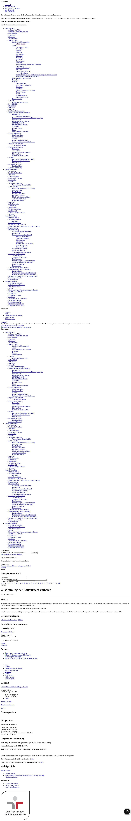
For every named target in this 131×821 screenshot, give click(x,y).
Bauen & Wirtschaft (11, 216)
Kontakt (7, 666)
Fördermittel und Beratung (20, 124)
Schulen (14, 138)
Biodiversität (16, 114)
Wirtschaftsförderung (14, 219)
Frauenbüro (19, 49)
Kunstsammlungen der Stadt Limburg (23, 188)
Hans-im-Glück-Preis (18, 195)
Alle (59, 583)
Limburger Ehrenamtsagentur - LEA (23, 159)
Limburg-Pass (16, 154)
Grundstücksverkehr (22, 47)
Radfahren (11, 297)
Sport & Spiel (12, 211)
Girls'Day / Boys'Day (22, 97)
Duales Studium (21, 92)
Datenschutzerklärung (11, 670)
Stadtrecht (11, 109)
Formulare (15, 80)
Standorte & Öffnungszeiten (20, 42)
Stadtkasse (19, 57)
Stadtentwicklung (13, 230)
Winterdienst (24, 73)
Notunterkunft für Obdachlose (21, 152)
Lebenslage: (4, 579)
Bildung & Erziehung (14, 133)
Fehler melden (9, 675)
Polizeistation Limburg (11, 777)
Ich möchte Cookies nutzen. (18, 25)
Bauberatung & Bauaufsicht (16, 254)
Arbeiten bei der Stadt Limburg (25, 90)
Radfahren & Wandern (15, 178)
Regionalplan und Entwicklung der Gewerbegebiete (24, 226)
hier (33, 759)
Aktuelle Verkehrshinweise (16, 285)
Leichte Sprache (9, 317)
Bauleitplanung (13, 228)
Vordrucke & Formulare (19, 257)
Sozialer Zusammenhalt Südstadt (22, 235)
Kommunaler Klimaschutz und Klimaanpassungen (27, 118)
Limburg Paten (16, 162)
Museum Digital (17, 190)
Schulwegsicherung (14, 286)
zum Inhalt (8, 5)
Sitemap (7, 673)
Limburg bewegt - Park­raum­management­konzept (23, 290)
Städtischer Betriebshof (23, 71)
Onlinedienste (12, 33)
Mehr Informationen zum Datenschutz (12, 325)
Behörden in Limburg (15, 168)
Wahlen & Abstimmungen (16, 111)
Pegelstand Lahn (17, 166)
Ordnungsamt (20, 61)
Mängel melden (13, 38)
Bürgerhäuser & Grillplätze (16, 212)
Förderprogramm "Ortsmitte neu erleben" (24, 274)
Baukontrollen (16, 266)
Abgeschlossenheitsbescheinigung (22, 262)
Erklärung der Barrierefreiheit (13, 315)
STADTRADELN (18, 123)
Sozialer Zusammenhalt (23, 236)
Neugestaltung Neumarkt (19, 248)
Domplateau (16, 233)
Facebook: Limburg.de (11, 783)
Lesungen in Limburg (18, 193)
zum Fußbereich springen (12, 8)
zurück (3, 643)
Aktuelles (11, 100)
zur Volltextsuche (10, 12)
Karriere (14, 81)
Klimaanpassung (17, 128)
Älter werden (16, 150)
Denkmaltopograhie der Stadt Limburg (24, 273)
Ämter (14, 45)
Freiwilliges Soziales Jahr (23, 85)
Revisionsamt (20, 54)
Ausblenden (5, 25)
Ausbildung (19, 87)
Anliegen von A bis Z (14, 30)
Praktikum (19, 88)
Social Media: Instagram (12, 787)
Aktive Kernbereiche (18, 250)
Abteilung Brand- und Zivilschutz (18, 267)
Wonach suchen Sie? (7, 552)
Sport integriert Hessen (19, 145)
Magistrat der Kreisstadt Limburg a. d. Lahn (14, 687)
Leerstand (15, 221)
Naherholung (12, 205)
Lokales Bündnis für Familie (21, 161)
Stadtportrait (12, 106)
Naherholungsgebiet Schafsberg (22, 231)
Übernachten (12, 180)
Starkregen (15, 126)
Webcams (11, 214)
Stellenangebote (21, 83)
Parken (10, 288)
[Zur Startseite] (11, 554)
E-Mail (7, 698)
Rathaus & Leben (10, 28)
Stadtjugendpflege (17, 135)
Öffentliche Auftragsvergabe (17, 224)
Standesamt (11, 37)
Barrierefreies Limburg (15, 302)
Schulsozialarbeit (17, 137)
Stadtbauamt (20, 66)
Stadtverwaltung (13, 40)
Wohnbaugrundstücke (15, 278)
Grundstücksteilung (18, 264)
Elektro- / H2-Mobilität (15, 292)
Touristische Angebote (15, 173)
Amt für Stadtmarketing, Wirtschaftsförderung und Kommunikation (36, 75)
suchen (4, 585)
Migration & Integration (15, 143)
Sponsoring (19, 242)
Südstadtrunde (20, 240)
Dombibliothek (16, 192)
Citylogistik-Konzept (14, 295)
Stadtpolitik (11, 107)
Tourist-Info (12, 171)
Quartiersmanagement (22, 238)
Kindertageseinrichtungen (20, 140)
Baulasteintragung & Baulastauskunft (23, 261)
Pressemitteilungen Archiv (20, 102)
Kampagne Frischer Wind (16, 305)
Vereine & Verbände (14, 209)
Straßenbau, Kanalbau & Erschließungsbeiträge (22, 276)
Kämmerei (19, 56)
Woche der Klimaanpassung (20, 131)
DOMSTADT (12, 104)
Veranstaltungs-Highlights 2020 (21, 185)
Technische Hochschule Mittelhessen (23, 142)
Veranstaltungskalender (15, 183)
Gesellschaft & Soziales (15, 147)
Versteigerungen (17, 99)
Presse (6, 314)
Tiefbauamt (19, 69)
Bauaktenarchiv (17, 259)
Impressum (8, 672)
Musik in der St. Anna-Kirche (21, 197)
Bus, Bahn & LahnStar (15, 283)
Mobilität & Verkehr (11, 281)
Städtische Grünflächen (23, 116)
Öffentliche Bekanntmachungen (18, 32)
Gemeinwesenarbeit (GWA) (20, 155)
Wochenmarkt (12, 207)
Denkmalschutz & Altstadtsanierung (19, 269)
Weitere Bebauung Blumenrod (21, 252)
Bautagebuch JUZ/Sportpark (24, 243)
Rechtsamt (19, 59)
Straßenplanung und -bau (16, 304)
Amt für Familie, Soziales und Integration (28, 64)
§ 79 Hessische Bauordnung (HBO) (12, 620)
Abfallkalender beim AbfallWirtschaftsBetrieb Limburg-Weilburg (24, 775)
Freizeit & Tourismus (11, 169)
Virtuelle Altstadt (13, 176)
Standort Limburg (13, 217)
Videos (18, 94)
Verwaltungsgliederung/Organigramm (27, 76)
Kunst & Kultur (13, 186)
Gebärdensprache (10, 319)
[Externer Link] (67, 653)
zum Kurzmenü (9, 10)
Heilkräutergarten (13, 204)
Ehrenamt (11, 157)
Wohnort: (3, 581)
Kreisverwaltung (10, 773)
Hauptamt (19, 52)
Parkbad (10, 181)
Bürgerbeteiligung (21, 245)
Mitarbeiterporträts (21, 95)
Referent (18, 50)
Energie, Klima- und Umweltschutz (19, 112)
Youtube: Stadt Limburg (12, 785)
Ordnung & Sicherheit (15, 164)
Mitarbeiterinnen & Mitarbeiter (21, 78)
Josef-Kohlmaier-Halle (19, 199)
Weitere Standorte (6, 701)
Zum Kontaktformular (7, 705)
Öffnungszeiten (20, 44)
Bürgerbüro (11, 35)
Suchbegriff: (4, 577)
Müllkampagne (16, 119)
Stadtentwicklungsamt (22, 68)
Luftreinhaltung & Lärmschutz (17, 298)
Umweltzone (12, 293)
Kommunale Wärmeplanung (20, 121)
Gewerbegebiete (13, 279)
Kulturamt (19, 63)
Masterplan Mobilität (14, 300)
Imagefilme (11, 174)
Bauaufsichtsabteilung (7, 632)
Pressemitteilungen (18, 200)
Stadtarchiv (11, 202)
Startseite (7, 312)
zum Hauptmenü (10, 6)
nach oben (4, 645)
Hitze (14, 130)
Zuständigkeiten (17, 255)
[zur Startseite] (16, 327)
